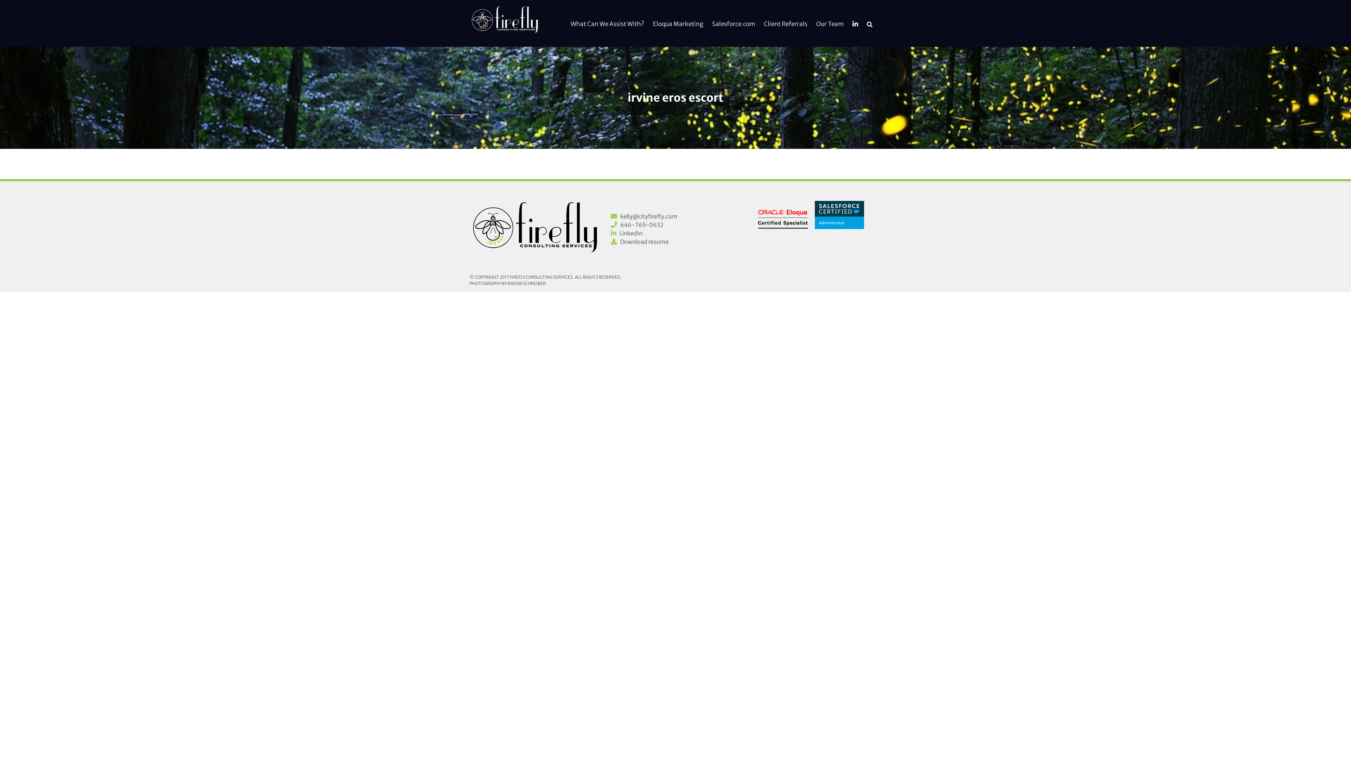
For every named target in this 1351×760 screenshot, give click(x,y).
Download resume (644, 241)
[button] (870, 23)
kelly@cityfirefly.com (649, 216)
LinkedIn (631, 233)
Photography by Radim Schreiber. (508, 283)
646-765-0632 (642, 224)
